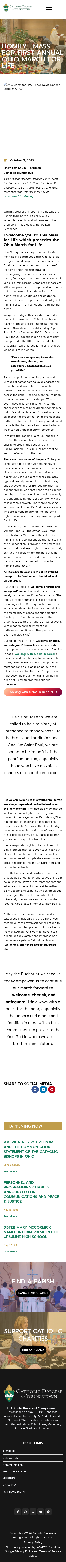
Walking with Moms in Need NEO (33, 692)
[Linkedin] (33, 1511)
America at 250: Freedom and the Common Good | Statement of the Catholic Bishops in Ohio (31, 1149)
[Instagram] (25, 1511)
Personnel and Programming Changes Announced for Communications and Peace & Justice (31, 1192)
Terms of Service (50, 1551)
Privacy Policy (33, 1542)
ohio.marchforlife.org (18, 196)
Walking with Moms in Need (34, 654)
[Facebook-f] (17, 1511)
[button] (35, 1089)
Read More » (11, 1171)
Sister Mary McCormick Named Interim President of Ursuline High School (31, 1232)
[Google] (48, 1511)
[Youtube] (40, 1511)
